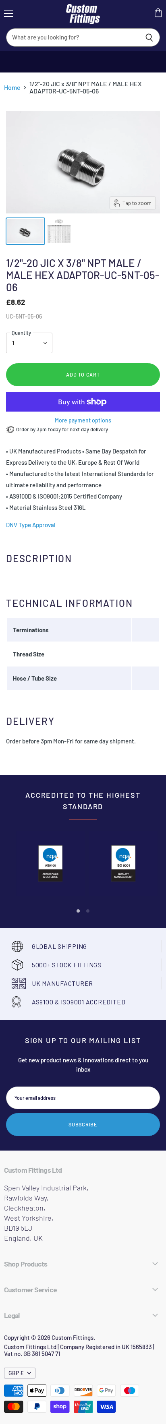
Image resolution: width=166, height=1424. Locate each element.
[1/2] (25, 231)
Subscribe (83, 1124)
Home (12, 87)
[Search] (149, 37)
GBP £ (16, 1373)
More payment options (83, 420)
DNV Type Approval (31, 524)
